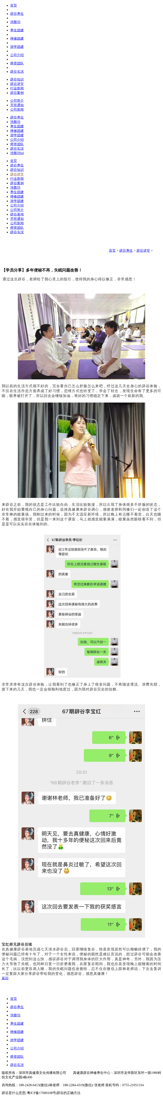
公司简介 (17, 100)
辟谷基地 (17, 214)
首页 (13, 5)
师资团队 (17, 63)
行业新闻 (17, 88)
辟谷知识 (17, 79)
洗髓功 (15, 22)
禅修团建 (17, 38)
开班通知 (17, 105)
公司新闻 (17, 109)
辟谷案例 (17, 93)
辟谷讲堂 (17, 84)
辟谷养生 (17, 13)
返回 (5, 978)
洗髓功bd (17, 153)
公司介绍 (17, 55)
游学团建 (17, 47)
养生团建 (17, 30)
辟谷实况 (17, 71)
